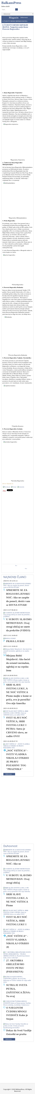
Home (4, 17)
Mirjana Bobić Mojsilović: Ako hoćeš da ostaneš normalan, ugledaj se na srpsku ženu (18, 663)
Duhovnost (24, 17)
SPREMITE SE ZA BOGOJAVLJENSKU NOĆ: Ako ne (18, 860)
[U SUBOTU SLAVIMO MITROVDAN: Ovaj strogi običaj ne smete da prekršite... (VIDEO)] (17, 614)
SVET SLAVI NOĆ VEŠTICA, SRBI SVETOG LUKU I (16, 921)
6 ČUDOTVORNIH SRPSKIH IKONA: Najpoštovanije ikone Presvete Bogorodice (15, 27)
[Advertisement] (17, 70)
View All (8, 774)
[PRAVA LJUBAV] (9, 638)
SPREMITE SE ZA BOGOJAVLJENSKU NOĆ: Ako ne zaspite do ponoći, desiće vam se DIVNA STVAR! (18, 597)
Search (16, 9)
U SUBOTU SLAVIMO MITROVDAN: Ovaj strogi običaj (19, 879)
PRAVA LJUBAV (15, 641)
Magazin (13, 17)
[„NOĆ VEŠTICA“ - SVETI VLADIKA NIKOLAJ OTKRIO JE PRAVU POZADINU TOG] (17, 746)
